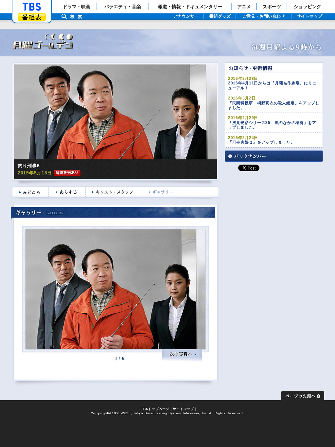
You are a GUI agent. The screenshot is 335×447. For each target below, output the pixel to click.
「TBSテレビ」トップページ (31, 7)
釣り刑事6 (29, 165)
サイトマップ (183, 409)
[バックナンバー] (274, 156)
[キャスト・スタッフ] (113, 193)
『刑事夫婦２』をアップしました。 (261, 142)
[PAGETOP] (302, 395)
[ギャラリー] (161, 193)
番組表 (32, 17)
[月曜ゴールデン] (167, 43)
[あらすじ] (67, 193)
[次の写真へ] (182, 355)
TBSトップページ (155, 409)
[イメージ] (115, 111)
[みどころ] (30, 193)
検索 (77, 16)
